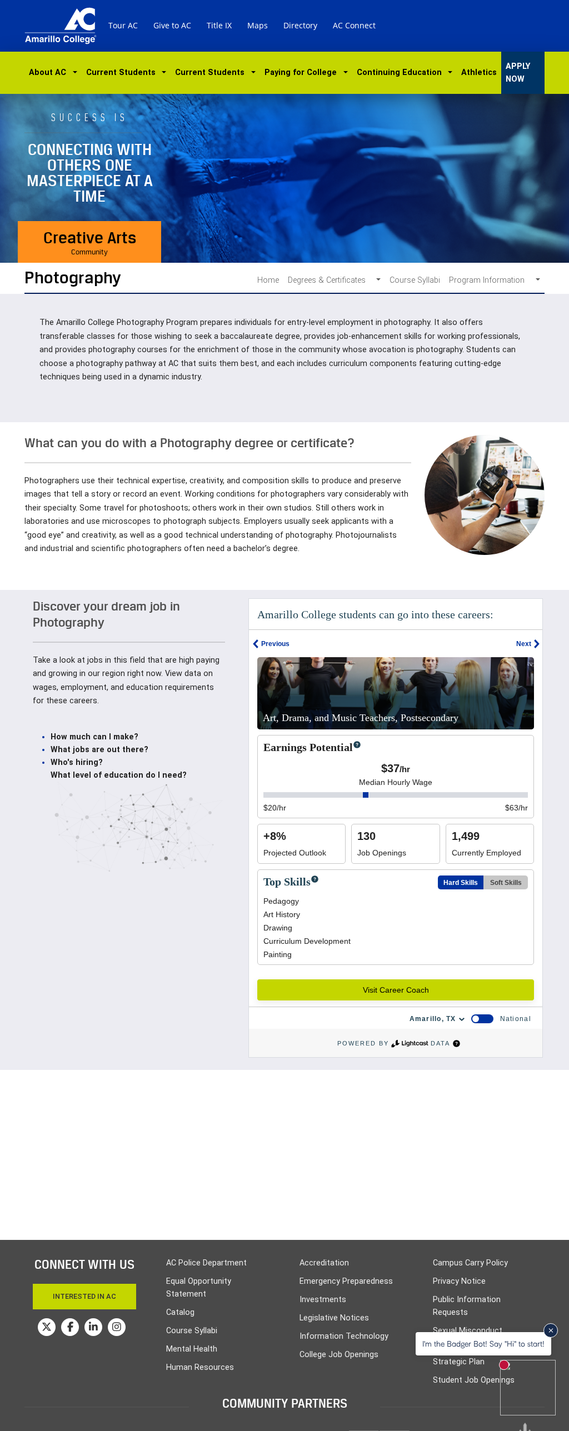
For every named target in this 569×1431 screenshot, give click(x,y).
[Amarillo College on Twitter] (47, 1327)
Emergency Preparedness (346, 1281)
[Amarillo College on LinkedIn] (93, 1327)
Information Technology (344, 1336)
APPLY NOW (518, 73)
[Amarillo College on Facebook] (70, 1327)
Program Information (490, 280)
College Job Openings (339, 1354)
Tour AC (123, 25)
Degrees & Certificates (330, 280)
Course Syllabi (415, 280)
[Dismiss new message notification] (550, 1330)
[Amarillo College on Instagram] (117, 1327)
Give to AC (172, 25)
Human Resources (200, 1367)
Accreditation (324, 1263)
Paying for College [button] (302, 72)
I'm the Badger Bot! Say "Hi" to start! (483, 1343)
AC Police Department (206, 1263)
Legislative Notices (334, 1318)
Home (268, 280)
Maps (257, 25)
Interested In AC (84, 1296)
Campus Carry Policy (470, 1263)
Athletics (479, 72)
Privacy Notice (459, 1281)
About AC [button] (50, 72)
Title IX (219, 25)
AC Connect (354, 25)
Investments (323, 1299)
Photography (72, 277)
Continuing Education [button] (401, 72)
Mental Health (191, 1349)
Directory (300, 25)
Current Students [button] (123, 72)
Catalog (180, 1312)
